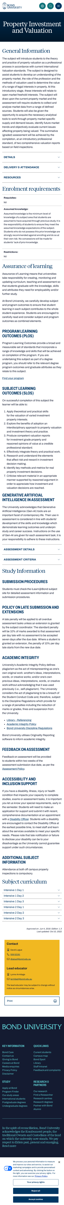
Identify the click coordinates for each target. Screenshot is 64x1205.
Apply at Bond (9, 1088)
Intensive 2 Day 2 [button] (14, 912)
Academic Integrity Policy (21, 724)
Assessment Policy (13, 768)
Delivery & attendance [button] (21, 167)
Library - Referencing (19, 720)
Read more (9, 1146)
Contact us (8, 1056)
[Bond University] (12, 6)
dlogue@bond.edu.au (20, 959)
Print (10, 1000)
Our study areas (10, 1095)
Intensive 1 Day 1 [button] (14, 890)
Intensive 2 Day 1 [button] (14, 907)
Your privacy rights (35, 1182)
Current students (42, 1052)
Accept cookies (36, 1199)
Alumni (37, 1109)
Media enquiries (10, 1066)
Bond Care (8, 1052)
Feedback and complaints (47, 1070)
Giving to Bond (10, 1059)
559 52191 (15, 954)
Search (50, 6)
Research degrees (43, 1102)
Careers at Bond (10, 1063)
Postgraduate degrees (14, 1102)
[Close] (59, 1162)
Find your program (13, 378)
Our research (40, 1091)
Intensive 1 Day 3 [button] (14, 901)
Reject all (35, 1191)
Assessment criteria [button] (20, 559)
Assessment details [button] (19, 549)
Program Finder (10, 1091)
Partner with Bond (42, 1105)
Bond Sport (39, 1059)
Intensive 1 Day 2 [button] (14, 895)
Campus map (40, 1056)
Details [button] (9, 157)
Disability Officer (19, 819)
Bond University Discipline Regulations (29, 728)
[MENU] (58, 6)
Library (37, 1063)
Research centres (42, 1098)
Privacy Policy (9, 1070)
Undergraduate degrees (14, 1106)
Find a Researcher (43, 1095)
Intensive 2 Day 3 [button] (14, 918)
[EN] (42, 6)
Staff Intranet (40, 1066)
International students (13, 1098)
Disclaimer (8, 1073)
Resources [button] (12, 177)
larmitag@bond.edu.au (21, 979)
